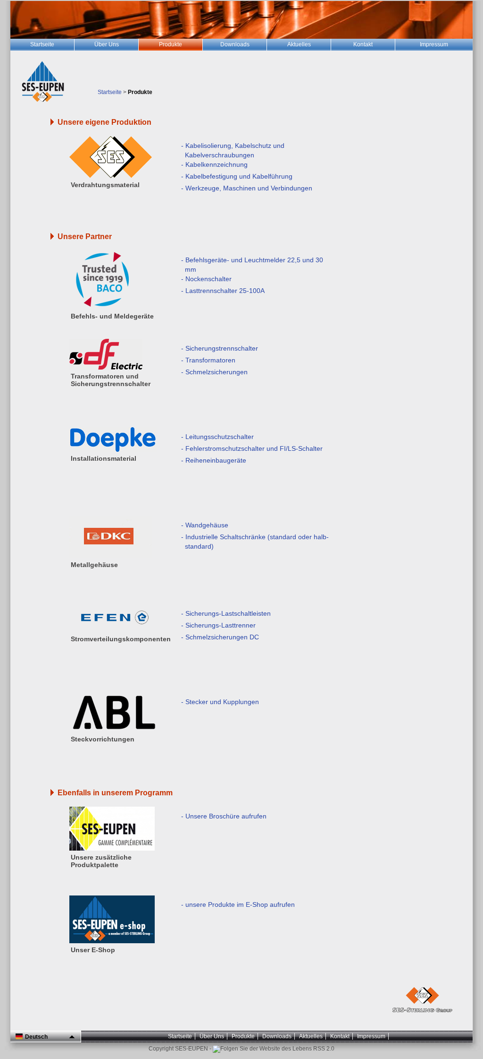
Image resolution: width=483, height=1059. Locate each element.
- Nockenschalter (206, 279)
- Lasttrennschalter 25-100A (223, 290)
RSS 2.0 (323, 1048)
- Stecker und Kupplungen (220, 702)
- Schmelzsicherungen (214, 372)
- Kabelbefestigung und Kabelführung (236, 176)
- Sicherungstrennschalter (219, 348)
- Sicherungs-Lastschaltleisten (226, 613)
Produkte (243, 1036)
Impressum (371, 1036)
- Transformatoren (208, 360)
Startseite (110, 92)
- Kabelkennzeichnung (214, 164)
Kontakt (340, 1036)
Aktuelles (311, 1036)
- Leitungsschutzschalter (217, 436)
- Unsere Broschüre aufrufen (223, 816)
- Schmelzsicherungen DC (220, 637)
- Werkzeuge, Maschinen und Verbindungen (246, 188)
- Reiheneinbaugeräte (213, 460)
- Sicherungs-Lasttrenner (218, 625)
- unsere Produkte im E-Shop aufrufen (238, 904)
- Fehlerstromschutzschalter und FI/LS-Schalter (252, 448)
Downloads (276, 1036)
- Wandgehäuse (204, 525)
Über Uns (212, 1036)
